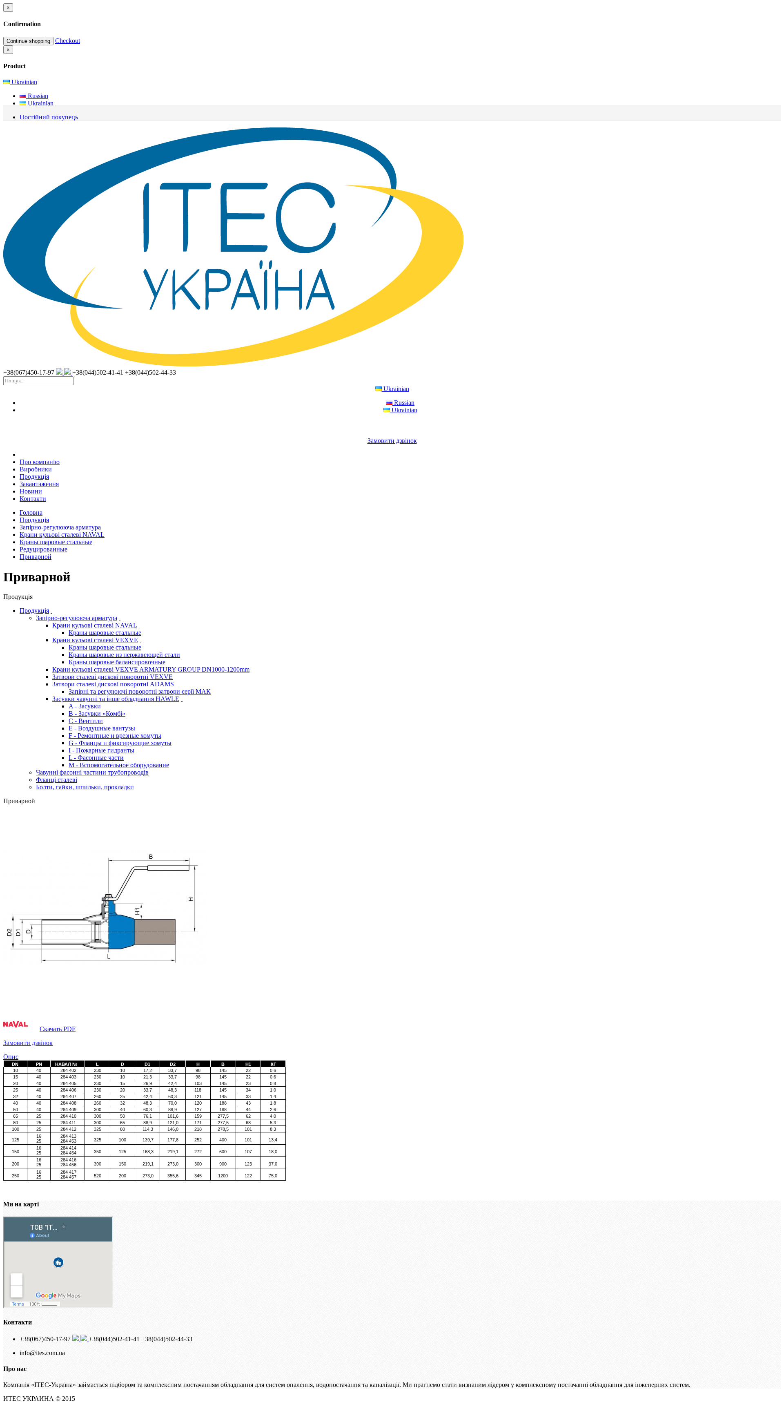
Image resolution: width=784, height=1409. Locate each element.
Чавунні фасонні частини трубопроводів (92, 772)
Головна (31, 512)
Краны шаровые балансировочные (117, 662)
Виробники (36, 469)
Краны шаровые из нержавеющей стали (124, 654)
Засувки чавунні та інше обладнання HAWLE (115, 698)
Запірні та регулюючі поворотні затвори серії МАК (140, 691)
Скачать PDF (58, 1028)
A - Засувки (85, 706)
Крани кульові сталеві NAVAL (62, 534)
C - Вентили (86, 720)
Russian (37, 95)
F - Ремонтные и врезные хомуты (115, 735)
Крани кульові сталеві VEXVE (95, 639)
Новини (31, 491)
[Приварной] (105, 1006)
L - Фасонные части (96, 757)
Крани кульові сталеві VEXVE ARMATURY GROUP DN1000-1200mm (150, 669)
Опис (10, 1056)
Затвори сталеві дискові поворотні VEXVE (112, 676)
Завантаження (39, 483)
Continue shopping (28, 41)
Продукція (34, 476)
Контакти (33, 498)
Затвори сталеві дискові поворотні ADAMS (113, 684)
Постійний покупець (49, 117)
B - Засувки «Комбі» (97, 713)
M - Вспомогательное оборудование (119, 764)
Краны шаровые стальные (56, 541)
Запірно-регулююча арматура (60, 527)
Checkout (67, 40)
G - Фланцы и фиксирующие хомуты (120, 742)
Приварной (35, 556)
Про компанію (40, 461)
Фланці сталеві (56, 779)
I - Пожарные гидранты (101, 750)
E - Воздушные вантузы (102, 728)
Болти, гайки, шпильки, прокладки (85, 787)
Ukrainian (23, 81)
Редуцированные (43, 549)
